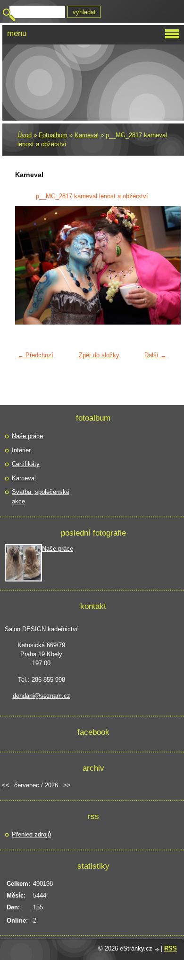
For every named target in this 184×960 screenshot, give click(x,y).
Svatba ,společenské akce (40, 496)
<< (5, 785)
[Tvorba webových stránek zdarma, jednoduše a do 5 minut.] (157, 949)
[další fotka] (156, 265)
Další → (155, 355)
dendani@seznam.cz (41, 695)
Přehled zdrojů (31, 834)
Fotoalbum (53, 135)
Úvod (24, 135)
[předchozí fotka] (28, 265)
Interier (21, 450)
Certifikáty (26, 463)
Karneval (87, 135)
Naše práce (27, 436)
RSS (170, 948)
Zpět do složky (99, 355)
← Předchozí (35, 355)
